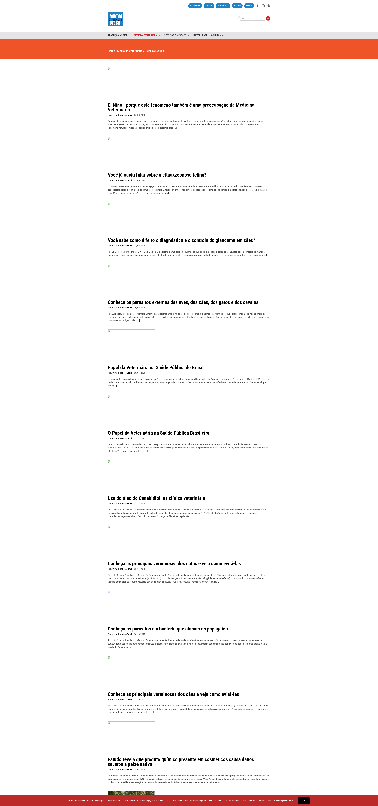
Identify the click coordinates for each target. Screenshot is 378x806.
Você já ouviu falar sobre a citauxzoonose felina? (157, 175)
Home (111, 50)
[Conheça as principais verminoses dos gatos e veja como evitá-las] (131, 540)
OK (304, 800)
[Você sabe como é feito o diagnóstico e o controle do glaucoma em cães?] (131, 217)
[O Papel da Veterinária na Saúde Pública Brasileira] (131, 410)
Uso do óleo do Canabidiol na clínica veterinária (156, 498)
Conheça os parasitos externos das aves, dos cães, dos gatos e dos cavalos (183, 302)
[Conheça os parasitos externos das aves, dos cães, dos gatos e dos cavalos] (131, 279)
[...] (175, 128)
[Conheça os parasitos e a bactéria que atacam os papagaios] (131, 606)
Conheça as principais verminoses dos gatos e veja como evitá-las (174, 563)
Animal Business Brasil (121, 115)
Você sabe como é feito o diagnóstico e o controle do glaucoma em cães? (181, 240)
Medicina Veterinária (129, 50)
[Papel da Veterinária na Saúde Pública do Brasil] (131, 344)
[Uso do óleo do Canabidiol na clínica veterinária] (131, 475)
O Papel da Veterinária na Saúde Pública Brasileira (158, 433)
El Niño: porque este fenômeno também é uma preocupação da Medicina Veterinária (181, 107)
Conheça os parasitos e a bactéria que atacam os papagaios (168, 629)
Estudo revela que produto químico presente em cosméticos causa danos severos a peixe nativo (181, 761)
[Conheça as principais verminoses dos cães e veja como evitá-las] (131, 671)
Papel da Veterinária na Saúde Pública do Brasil (156, 367)
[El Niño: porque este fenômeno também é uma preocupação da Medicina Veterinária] (131, 82)
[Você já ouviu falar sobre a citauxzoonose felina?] (131, 152)
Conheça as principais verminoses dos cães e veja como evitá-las (173, 694)
